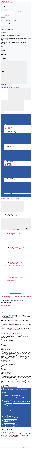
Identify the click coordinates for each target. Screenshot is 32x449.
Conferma (8, 85)
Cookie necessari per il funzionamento (10, 333)
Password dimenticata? (6, 15)
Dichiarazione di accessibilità (10, 419)
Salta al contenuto (5, 1)
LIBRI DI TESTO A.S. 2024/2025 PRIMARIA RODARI (18, 278)
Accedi (2, 4)
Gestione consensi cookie (9, 423)
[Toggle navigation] (12, 105)
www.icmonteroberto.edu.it (7, 340)
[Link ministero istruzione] (7, 2)
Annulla (2, 85)
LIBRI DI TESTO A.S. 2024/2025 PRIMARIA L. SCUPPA (18, 248)
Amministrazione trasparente (10, 424)
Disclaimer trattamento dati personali (9, 436)
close (2, 112)
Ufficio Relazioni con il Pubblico (11, 417)
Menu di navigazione (21, 229)
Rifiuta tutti (12, 320)
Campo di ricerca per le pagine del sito (10, 198)
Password (17, 12)
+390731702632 (9, 400)
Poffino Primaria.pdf (5, 305)
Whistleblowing (7, 421)
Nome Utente (18, 11)
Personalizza (4, 320)
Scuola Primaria (7, 214)
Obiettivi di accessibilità (9, 420)
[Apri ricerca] (19, 94)
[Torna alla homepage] (16, 87)
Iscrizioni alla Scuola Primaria (14, 233)
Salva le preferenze (12, 386)
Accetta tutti (23, 320)
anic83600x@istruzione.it (19, 401)
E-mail (16, 34)
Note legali (6, 415)
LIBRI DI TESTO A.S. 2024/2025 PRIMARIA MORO (18, 263)
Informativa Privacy (8, 416)
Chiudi (2, 49)
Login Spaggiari (8, 39)
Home (5, 213)
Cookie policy (7, 413)
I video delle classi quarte (15, 293)
